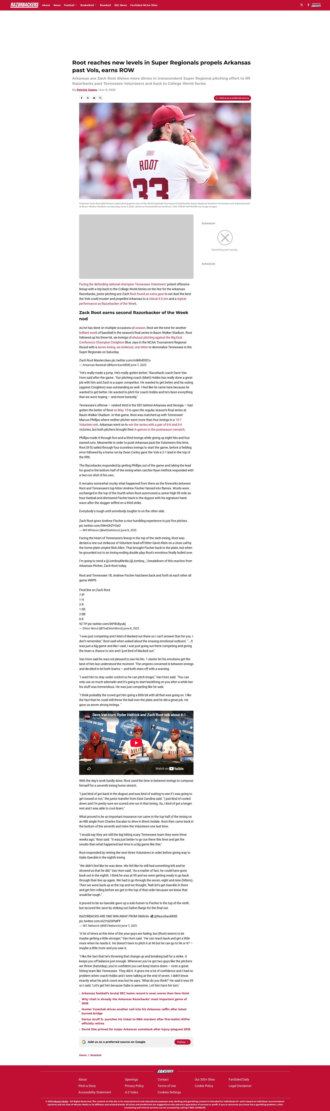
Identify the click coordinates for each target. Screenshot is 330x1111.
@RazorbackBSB (165, 916)
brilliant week (88, 332)
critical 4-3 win (158, 299)
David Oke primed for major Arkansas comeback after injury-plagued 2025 (136, 1029)
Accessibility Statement (94, 1092)
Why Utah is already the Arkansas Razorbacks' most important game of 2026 (134, 1001)
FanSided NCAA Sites (143, 5)
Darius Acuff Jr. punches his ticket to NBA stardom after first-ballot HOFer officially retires (136, 1021)
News (57, 5)
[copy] (100, 97)
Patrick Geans (87, 89)
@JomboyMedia (117, 561)
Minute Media (60, 1101)
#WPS (92, 580)
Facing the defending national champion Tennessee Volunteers (122, 284)
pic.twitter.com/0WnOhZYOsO (100, 525)
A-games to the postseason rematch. (160, 429)
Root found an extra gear (147, 294)
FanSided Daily (239, 1079)
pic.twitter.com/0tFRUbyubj (107, 624)
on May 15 (121, 410)
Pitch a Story (87, 1086)
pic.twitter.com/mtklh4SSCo (131, 360)
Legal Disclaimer (240, 1086)
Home (83, 1055)
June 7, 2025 (138, 365)
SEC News (120, 5)
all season (138, 328)
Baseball (105, 5)
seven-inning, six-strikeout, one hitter (123, 347)
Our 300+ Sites (205, 1079)
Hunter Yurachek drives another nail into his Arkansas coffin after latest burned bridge (134, 1011)
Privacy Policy (134, 1086)
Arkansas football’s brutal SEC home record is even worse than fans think (135, 993)
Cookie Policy (204, 1086)
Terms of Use (167, 1086)
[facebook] (308, 4)
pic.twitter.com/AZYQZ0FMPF (100, 921)
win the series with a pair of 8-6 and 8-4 (155, 424)
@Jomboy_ (138, 561)
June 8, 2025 (129, 530)
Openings (131, 1079)
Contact (163, 1079)
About (46, 5)
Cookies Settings (169, 1092)
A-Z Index (131, 1092)
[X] (301, 4)
